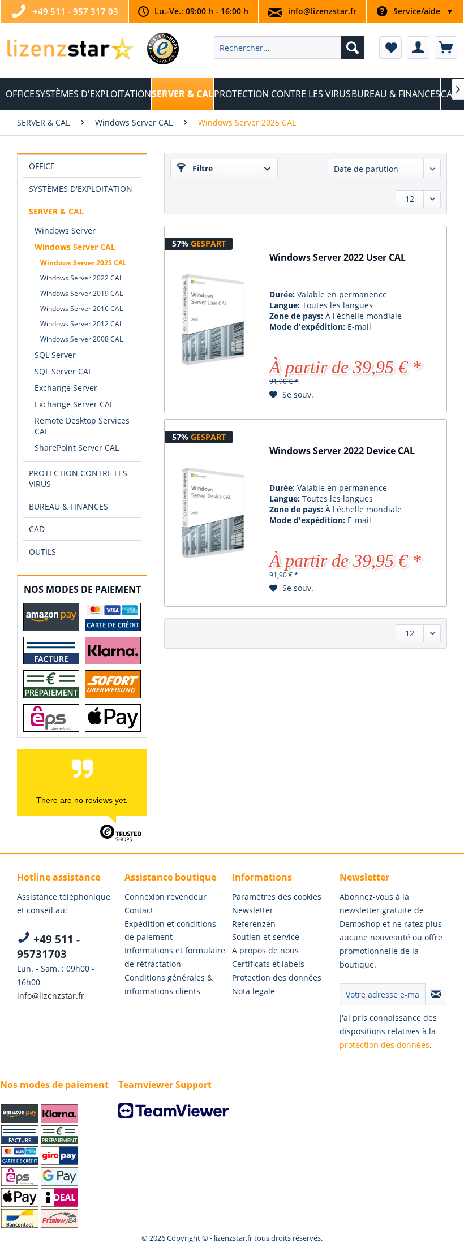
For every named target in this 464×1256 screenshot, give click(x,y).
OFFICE (42, 166)
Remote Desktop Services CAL (82, 426)
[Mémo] (390, 47)
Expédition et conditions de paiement (170, 930)
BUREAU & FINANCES (68, 506)
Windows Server (65, 230)
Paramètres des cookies (276, 896)
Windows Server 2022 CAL (81, 278)
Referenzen (254, 923)
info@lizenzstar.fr (322, 11)
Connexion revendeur (165, 896)
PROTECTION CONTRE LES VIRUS (78, 478)
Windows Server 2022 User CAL (337, 258)
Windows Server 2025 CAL (83, 262)
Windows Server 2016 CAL (81, 308)
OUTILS (42, 551)
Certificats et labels (268, 964)
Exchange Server (66, 387)
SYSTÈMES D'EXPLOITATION (80, 188)
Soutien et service (265, 936)
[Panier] (446, 47)
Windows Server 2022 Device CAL (342, 451)
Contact (138, 910)
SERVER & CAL (56, 211)
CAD (37, 529)
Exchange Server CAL (74, 404)
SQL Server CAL (63, 371)
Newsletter (252, 910)
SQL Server (55, 354)
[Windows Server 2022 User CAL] (212, 320)
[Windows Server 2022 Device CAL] (212, 513)
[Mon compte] (418, 47)
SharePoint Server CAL (77, 447)
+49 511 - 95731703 (48, 946)
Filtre (201, 168)
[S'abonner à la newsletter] (435, 994)
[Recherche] (352, 47)
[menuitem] (289, 47)
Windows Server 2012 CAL (81, 324)
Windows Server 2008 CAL (81, 339)
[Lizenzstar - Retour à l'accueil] (70, 50)
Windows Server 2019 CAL (81, 293)
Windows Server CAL (75, 246)
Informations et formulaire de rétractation (174, 957)
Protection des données (276, 977)
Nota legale (253, 991)
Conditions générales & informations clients (168, 984)
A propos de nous (265, 950)
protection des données (384, 1044)
